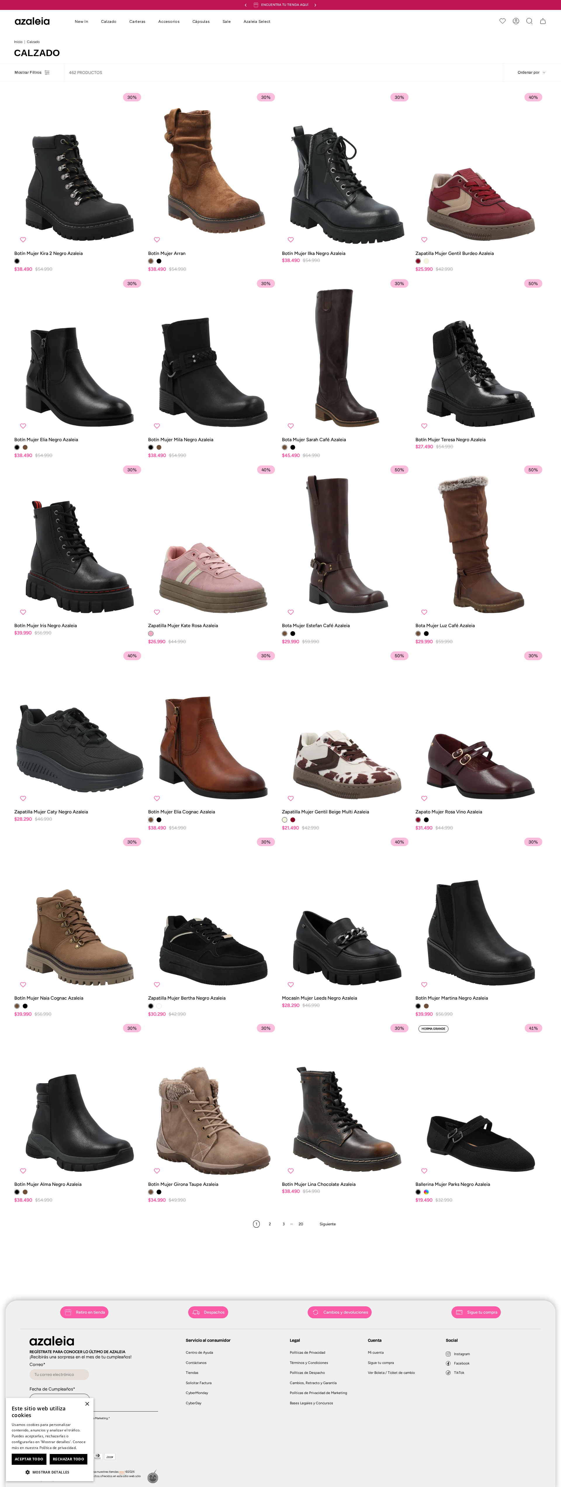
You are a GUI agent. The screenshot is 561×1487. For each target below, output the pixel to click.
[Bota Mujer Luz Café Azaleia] (480, 542)
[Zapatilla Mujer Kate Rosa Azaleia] (213, 542)
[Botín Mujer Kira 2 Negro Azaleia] (79, 169)
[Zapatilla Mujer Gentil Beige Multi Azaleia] (347, 728)
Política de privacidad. (58, 1447)
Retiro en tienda (90, 1312)
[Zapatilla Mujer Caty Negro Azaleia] (79, 728)
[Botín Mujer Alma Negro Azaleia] (79, 1100)
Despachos (214, 1312)
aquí (122, 1472)
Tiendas (192, 1373)
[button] (81, 22)
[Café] (150, 261)
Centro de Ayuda (199, 1352)
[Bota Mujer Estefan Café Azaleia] (347, 542)
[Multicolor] (426, 1192)
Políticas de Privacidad (307, 1352)
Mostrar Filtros (28, 72)
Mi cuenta (376, 1352)
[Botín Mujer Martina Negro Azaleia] (480, 914)
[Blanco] (159, 1006)
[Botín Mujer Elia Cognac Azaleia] (213, 728)
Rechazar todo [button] (68, 1459)
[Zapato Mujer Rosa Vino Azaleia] (480, 728)
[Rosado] (150, 633)
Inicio (18, 42)
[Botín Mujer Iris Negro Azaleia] (79, 542)
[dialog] (50, 1439)
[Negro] (17, 261)
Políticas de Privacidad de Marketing (318, 1393)
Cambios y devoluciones (345, 1312)
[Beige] (426, 261)
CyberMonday (197, 1393)
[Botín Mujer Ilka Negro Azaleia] (347, 169)
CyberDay (193, 1403)
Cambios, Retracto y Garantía (313, 1383)
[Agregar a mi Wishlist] (23, 240)
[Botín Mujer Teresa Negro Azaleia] (480, 355)
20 (301, 1224)
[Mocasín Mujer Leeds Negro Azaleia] (347, 914)
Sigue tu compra (482, 1312)
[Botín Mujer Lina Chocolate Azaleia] (347, 1100)
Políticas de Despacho (307, 1373)
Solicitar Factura (199, 1383)
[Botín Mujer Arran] (213, 169)
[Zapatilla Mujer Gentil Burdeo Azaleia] (480, 169)
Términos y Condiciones (309, 1363)
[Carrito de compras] (543, 21)
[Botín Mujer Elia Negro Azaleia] (79, 355)
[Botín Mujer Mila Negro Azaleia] (213, 355)
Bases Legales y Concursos (311, 1403)
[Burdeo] (418, 261)
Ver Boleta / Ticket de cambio (391, 1373)
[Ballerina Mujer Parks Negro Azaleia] (480, 1100)
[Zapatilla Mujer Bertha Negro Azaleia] (213, 914)
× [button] (87, 1404)
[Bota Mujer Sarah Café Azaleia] (347, 355)
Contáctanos (196, 1363)
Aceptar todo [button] (29, 1459)
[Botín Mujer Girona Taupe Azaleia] (213, 1100)
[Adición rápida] (135, 240)
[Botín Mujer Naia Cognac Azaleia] (79, 914)
